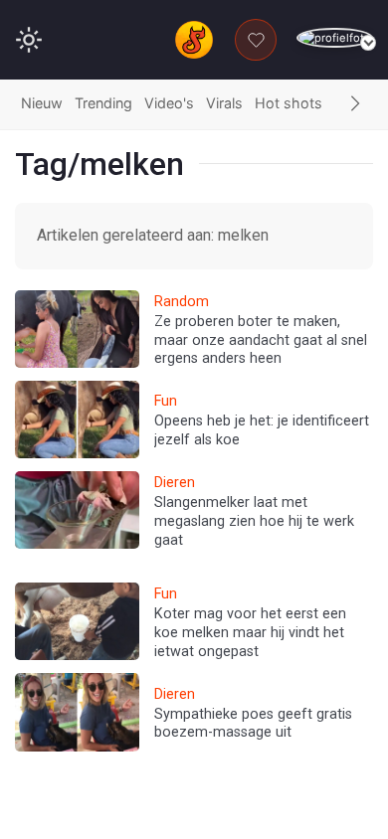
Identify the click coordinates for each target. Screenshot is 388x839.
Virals (224, 102)
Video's (169, 102)
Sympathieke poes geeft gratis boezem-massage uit (253, 724)
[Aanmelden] (334, 38)
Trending (103, 102)
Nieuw (42, 102)
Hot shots (288, 102)
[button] (355, 104)
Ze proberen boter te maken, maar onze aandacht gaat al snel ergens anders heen (260, 340)
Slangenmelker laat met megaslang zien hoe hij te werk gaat (254, 521)
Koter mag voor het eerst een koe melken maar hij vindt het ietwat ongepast (250, 632)
